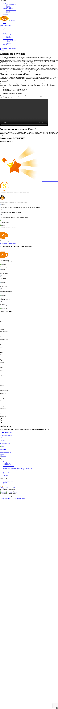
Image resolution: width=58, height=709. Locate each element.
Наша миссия (6, 463)
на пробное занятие (8, 27)
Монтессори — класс (8, 466)
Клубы (4, 3)
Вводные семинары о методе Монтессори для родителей (17, 468)
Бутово (8, 6)
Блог (4, 473)
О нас (4, 23)
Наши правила (7, 464)
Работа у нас (6, 472)
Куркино (8, 7)
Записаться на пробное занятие (50, 181)
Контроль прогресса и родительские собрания (15, 470)
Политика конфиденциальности (8, 498)
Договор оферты (21, 498)
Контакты (5, 475)
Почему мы (6, 462)
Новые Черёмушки (11, 4)
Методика (5, 14)
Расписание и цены (8, 8)
